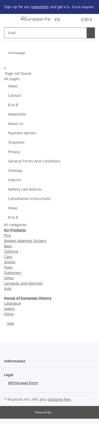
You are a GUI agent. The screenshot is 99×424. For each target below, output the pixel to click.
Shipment (16, 142)
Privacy (14, 151)
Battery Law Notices (25, 189)
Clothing (11, 251)
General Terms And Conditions (34, 161)
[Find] (91, 32)
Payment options (22, 133)
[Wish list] (74, 19)
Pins (7, 235)
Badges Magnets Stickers (25, 240)
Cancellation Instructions (29, 198)
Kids (7, 288)
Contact (14, 95)
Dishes (9, 262)
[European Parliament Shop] (36, 19)
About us (15, 123)
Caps (8, 256)
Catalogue (12, 303)
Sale (10, 323)
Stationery (12, 272)
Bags (8, 246)
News (13, 86)
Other (9, 277)
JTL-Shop (58, 412)
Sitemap (15, 170)
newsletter (40, 6)
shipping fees (59, 399)
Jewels (9, 308)
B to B (13, 104)
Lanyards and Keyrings (23, 283)
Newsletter (17, 114)
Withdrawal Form (23, 382)
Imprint (14, 179)
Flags (8, 267)
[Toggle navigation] (10, 20)
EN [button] (58, 19)
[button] (68, 19)
